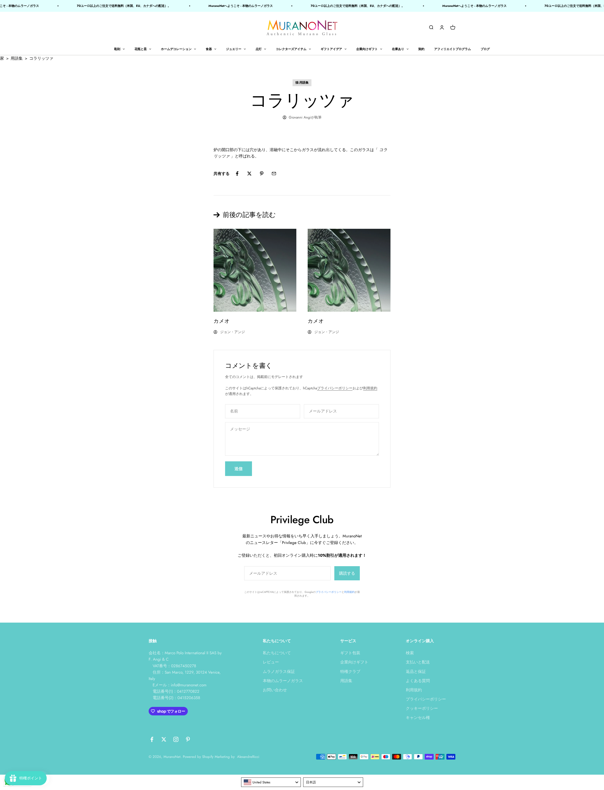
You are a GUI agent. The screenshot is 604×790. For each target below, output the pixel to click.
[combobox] (271, 782)
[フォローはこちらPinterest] (188, 739)
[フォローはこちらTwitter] (164, 739)
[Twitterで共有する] (249, 173)
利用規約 (370, 388)
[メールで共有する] (274, 173)
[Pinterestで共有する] (261, 173)
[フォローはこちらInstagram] (176, 739)
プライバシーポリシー (334, 388)
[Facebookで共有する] (237, 173)
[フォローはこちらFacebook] (152, 739)
